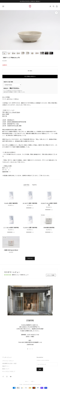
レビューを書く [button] (51, 275)
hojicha (34, 184)
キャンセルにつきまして (8, 371)
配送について (5, 369)
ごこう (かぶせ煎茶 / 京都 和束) (11, 227)
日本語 (32, 381)
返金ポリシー (5, 366)
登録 (40, 369)
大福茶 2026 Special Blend (11, 250)
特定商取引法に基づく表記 (9, 363)
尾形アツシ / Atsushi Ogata (13, 112)
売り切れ (30, 70)
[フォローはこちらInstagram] (7, 376)
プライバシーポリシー (8, 361)
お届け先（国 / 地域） (9, 82)
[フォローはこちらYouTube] (10, 376)
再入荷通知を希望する (30, 76)
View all (30, 258)
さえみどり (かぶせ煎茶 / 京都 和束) (49, 204)
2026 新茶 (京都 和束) (49, 227)
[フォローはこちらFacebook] (3, 376)
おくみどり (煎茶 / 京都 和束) (30, 203)
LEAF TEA (26, 184)
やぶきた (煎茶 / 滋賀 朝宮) (11, 203)
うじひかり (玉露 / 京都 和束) (30, 227)
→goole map (30, 344)
